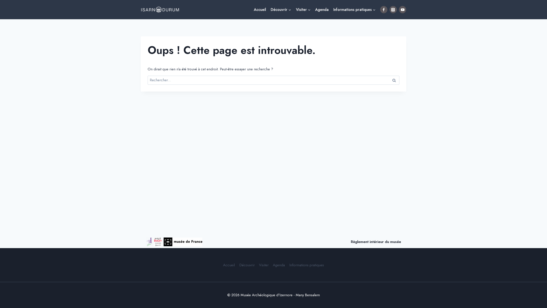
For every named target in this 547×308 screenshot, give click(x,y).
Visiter (264, 265)
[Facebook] (383, 9)
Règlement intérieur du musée (376, 241)
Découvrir (247, 265)
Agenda (322, 9)
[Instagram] (393, 9)
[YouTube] (402, 9)
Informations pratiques (306, 265)
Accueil (260, 9)
